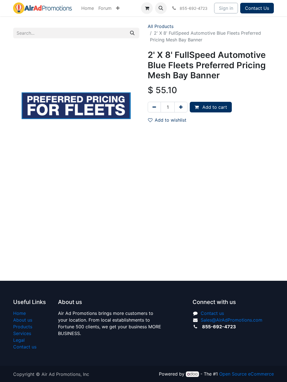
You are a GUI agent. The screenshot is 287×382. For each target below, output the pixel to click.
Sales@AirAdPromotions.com (231, 320)
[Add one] (181, 107)
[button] (161, 8)
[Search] (132, 33)
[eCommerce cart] (147, 8)
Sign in (226, 8)
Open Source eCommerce (246, 374)
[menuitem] (87, 8)
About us (22, 320)
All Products (160, 26)
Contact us (24, 347)
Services (22, 333)
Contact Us (257, 8)
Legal (19, 340)
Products (22, 326)
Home (19, 313)
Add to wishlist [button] (170, 120)
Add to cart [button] (214, 107)
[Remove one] (154, 107)
